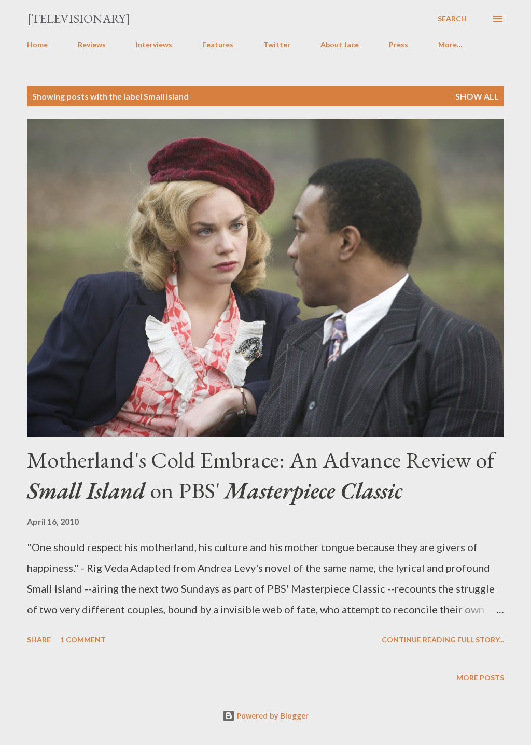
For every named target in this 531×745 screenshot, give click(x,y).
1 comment (83, 639)
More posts (480, 677)
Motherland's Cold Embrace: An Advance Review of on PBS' (260, 475)
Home (37, 44)
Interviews (154, 44)
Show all (477, 96)
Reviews (92, 44)
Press (398, 44)
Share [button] (39, 639)
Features (217, 44)
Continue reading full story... (443, 639)
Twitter (276, 44)
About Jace (339, 44)
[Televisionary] (78, 18)
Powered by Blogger (272, 716)
